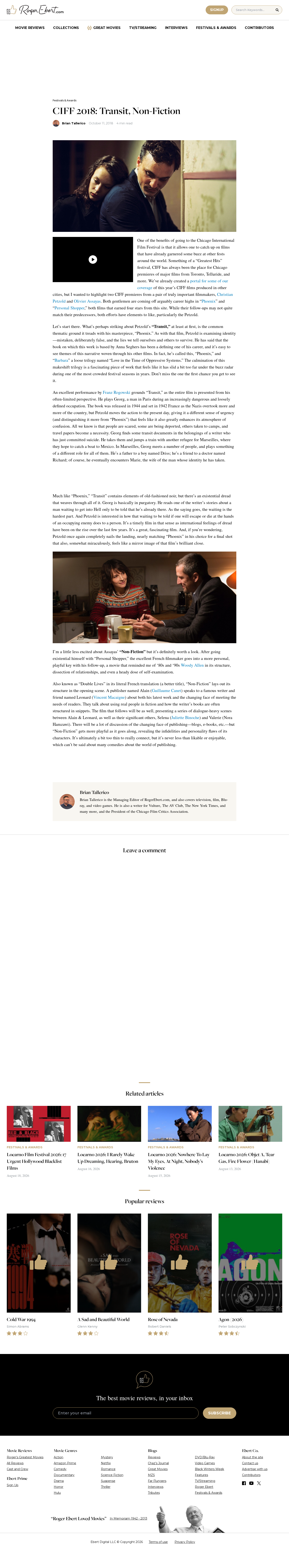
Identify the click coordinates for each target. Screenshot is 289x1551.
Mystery (107, 1457)
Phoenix (209, 301)
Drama (59, 1481)
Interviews (176, 28)
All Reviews (15, 1463)
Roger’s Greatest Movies (25, 1457)
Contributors (259, 28)
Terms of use (158, 1542)
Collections (66, 28)
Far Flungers (157, 1481)
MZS (151, 1475)
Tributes (154, 1493)
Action (58, 1457)
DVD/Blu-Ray (205, 1457)
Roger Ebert (204, 1487)
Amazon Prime (65, 1463)
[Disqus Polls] (144, 913)
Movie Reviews (30, 28)
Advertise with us (254, 1469)
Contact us (250, 1463)
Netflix (106, 1463)
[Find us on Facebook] (244, 1483)
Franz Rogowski (116, 392)
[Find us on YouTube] (251, 1483)
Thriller (105, 1487)
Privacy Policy (185, 1542)
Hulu (57, 1493)
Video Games (205, 1463)
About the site (252, 1457)
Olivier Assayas (87, 301)
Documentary (64, 1475)
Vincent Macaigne (109, 697)
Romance (108, 1469)
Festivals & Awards (216, 28)
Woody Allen (192, 665)
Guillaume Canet (166, 690)
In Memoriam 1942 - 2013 (128, 1518)
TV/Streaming (143, 28)
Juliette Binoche (185, 717)
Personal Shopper (69, 308)
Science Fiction (112, 1475)
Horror (58, 1487)
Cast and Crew (17, 1469)
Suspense (108, 1481)
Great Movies (107, 28)
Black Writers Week (209, 1469)
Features (201, 1475)
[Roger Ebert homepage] (35, 10)
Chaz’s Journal (158, 1463)
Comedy (60, 1469)
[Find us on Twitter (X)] (259, 1483)
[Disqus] (144, 1019)
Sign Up (12, 1485)
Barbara (61, 360)
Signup (217, 10)
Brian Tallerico (73, 123)
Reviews (154, 1457)
